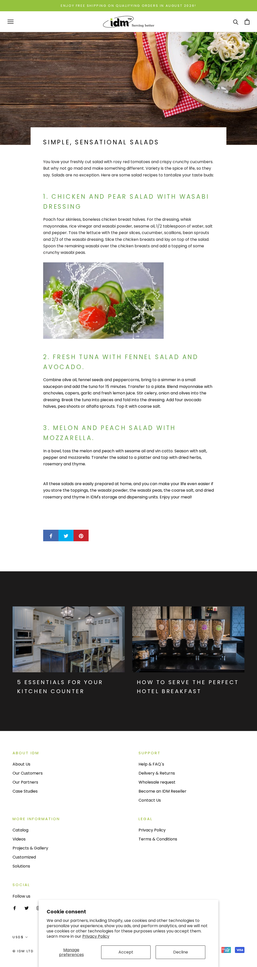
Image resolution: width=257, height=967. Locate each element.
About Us (21, 764)
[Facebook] (15, 908)
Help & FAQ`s (151, 764)
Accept (125, 952)
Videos (19, 839)
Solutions (21, 866)
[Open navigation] (11, 22)
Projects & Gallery (30, 848)
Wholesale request (157, 782)
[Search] (235, 21)
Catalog (20, 830)
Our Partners (25, 782)
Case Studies (25, 791)
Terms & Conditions (158, 839)
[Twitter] (27, 908)
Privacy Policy (95, 936)
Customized (24, 857)
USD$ (18, 937)
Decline (180, 952)
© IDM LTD (23, 951)
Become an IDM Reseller (162, 791)
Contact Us (150, 800)
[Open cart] (247, 22)
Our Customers (28, 773)
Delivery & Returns (157, 773)
